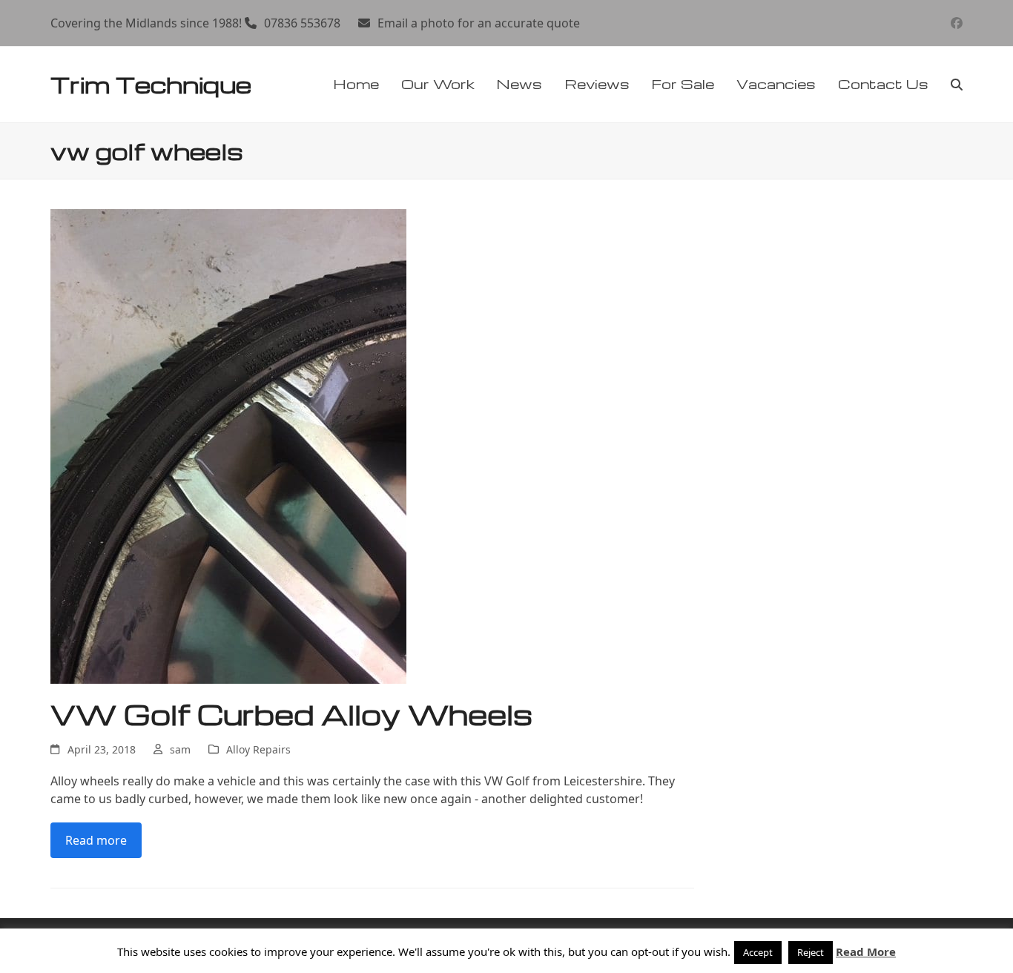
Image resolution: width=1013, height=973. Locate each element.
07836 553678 (302, 23)
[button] (957, 84)
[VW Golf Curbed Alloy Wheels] (228, 445)
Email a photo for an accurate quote (478, 23)
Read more (96, 840)
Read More (866, 951)
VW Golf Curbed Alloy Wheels (291, 714)
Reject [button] (810, 952)
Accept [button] (758, 952)
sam (180, 749)
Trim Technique (150, 84)
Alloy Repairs (258, 749)
